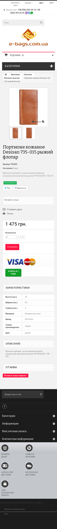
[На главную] (5, 74)
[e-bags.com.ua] (28, 37)
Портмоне (28, 75)
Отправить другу (14, 209)
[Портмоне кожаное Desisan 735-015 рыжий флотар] (29, 133)
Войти (52, 3)
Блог (6, 514)
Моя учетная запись (14, 431)
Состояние (7, 168)
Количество (10, 233)
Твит (8, 188)
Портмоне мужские (12, 78)
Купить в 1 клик (13, 272)
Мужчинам (15, 75)
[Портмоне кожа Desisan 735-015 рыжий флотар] (15, 133)
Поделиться (21, 188)
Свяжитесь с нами (15, 4)
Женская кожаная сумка (14, 509)
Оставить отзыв (11, 200)
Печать (10, 213)
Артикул (6, 164)
